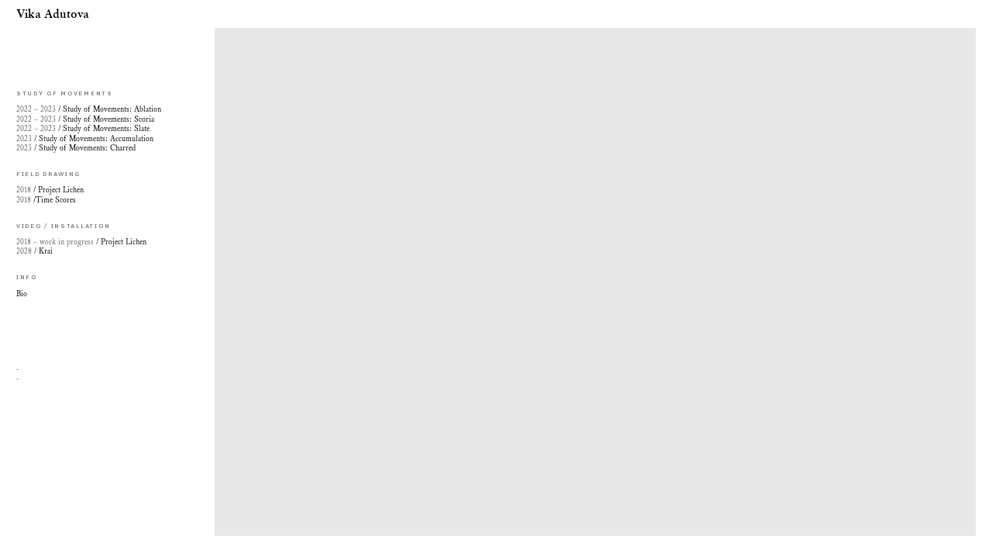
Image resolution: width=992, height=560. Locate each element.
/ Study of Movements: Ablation (88, 109)
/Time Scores (46, 200)
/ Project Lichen (81, 242)
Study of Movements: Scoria (87, 119)
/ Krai (34, 251)
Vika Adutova (52, 14)
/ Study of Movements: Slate (83, 128)
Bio (21, 294)
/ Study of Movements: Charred (76, 148)
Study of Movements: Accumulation (84, 138)
